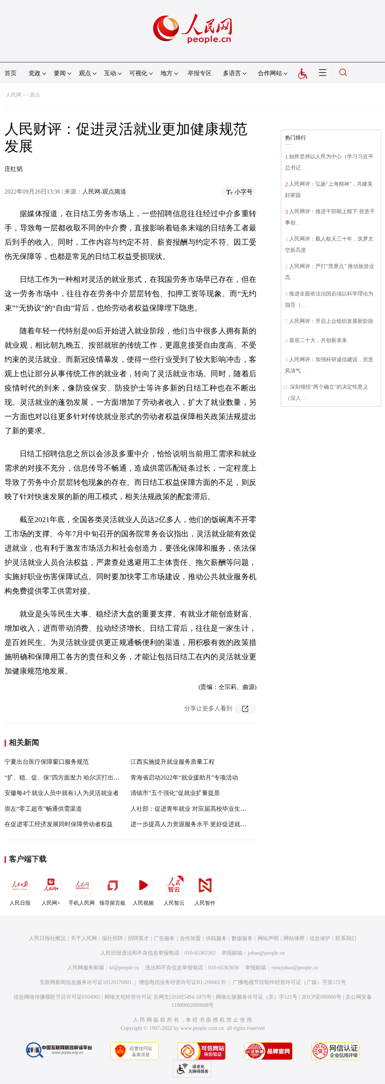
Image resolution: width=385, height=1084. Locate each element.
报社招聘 (112, 938)
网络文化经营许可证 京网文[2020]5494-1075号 (158, 997)
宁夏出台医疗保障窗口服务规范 (47, 761)
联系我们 (345, 938)
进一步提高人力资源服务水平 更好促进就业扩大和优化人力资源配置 (221, 824)
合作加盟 (190, 938)
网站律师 (294, 938)
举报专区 (200, 73)
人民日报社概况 (47, 938)
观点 (35, 95)
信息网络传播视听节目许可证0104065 (57, 997)
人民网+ (50, 903)
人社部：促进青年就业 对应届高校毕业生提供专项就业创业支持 (215, 808)
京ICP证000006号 (321, 997)
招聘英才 (138, 938)
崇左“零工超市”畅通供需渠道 (43, 808)
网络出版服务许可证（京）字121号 (256, 997)
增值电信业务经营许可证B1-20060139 (182, 982)
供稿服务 (216, 938)
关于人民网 (84, 938)
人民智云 (174, 903)
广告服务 (164, 938)
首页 (11, 73)
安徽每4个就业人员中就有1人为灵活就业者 (62, 793)
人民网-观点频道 (104, 191)
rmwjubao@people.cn (294, 967)
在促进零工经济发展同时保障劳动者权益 (59, 824)
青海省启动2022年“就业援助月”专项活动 (184, 777)
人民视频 (143, 903)
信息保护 (319, 938)
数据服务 (242, 938)
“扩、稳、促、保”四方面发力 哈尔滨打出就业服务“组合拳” (83, 777)
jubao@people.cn (266, 953)
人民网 (13, 95)
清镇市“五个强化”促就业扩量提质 (175, 793)
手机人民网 (81, 903)
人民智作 (204, 903)
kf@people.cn (124, 967)
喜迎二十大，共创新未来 (318, 340)
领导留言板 (112, 903)
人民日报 (19, 903)
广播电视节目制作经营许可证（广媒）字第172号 (289, 982)
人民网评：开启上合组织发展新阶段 (331, 321)
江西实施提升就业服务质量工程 (172, 761)
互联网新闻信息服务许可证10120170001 (85, 982)
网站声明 (268, 938)
